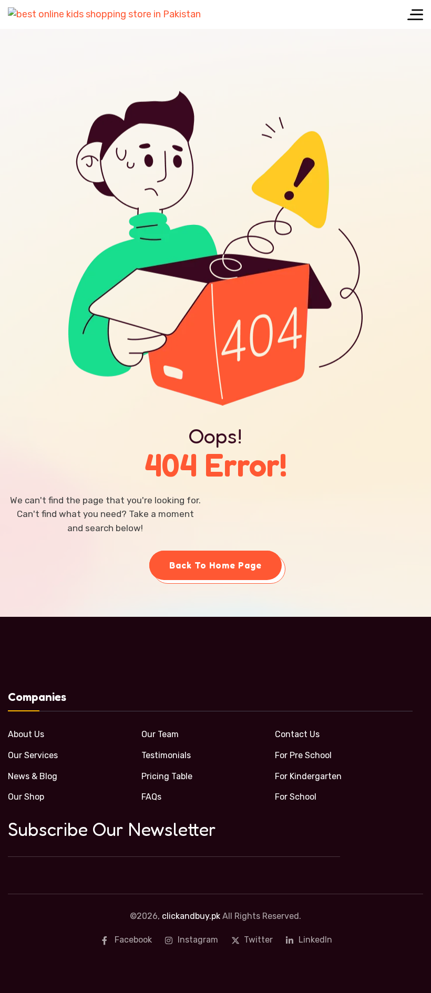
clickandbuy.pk (191, 916)
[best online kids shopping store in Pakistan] (104, 14)
